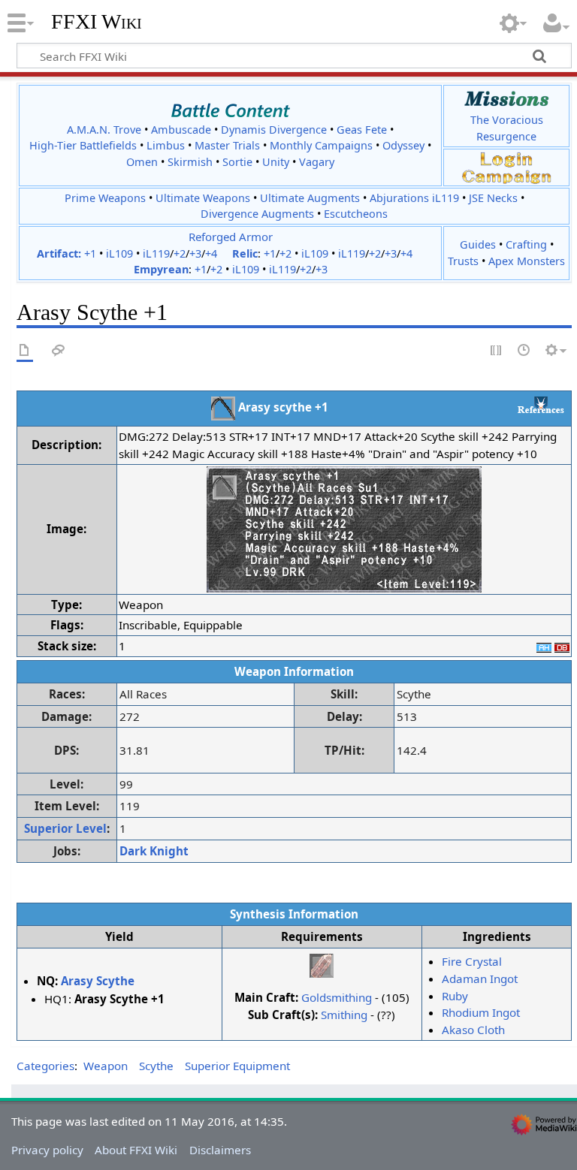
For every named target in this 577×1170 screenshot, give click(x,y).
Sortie (237, 162)
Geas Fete (362, 129)
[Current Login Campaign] (506, 159)
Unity (275, 162)
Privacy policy (47, 1149)
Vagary (316, 162)
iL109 (119, 253)
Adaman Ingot (480, 978)
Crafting (526, 244)
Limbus (166, 145)
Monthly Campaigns (321, 145)
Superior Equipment (237, 1065)
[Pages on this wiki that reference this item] (541, 404)
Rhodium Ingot (481, 1012)
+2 (180, 253)
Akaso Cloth (473, 1029)
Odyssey (403, 145)
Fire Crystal (472, 961)
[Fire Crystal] (322, 964)
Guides (478, 244)
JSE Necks (493, 198)
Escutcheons (356, 214)
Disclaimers (220, 1149)
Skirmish (190, 162)
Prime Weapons (105, 198)
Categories (45, 1065)
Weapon (105, 1065)
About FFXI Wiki (136, 1149)
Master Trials (227, 145)
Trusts (463, 261)
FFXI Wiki (96, 21)
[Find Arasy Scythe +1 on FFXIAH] (543, 645)
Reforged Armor (231, 236)
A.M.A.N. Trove (104, 129)
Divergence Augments (257, 214)
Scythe (156, 1065)
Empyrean (161, 269)
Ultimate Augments (310, 198)
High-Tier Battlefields (83, 145)
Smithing (344, 1014)
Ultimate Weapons (203, 198)
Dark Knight (154, 850)
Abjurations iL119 (414, 198)
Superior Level (65, 828)
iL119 (156, 253)
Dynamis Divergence (274, 129)
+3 (195, 253)
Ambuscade (181, 129)
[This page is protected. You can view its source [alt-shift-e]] (496, 351)
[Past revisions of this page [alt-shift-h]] (524, 351)
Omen (142, 162)
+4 (211, 253)
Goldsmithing (336, 997)
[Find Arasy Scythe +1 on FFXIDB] (561, 645)
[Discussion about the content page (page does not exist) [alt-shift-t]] (58, 351)
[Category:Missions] (507, 99)
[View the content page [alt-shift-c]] (25, 351)
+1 (90, 253)
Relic (245, 253)
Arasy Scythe (97, 980)
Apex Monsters (526, 261)
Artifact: (59, 253)
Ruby (455, 995)
